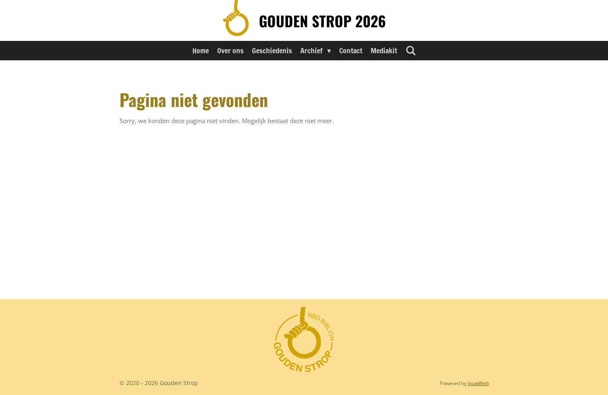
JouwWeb (478, 383)
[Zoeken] (410, 50)
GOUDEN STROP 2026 (322, 20)
